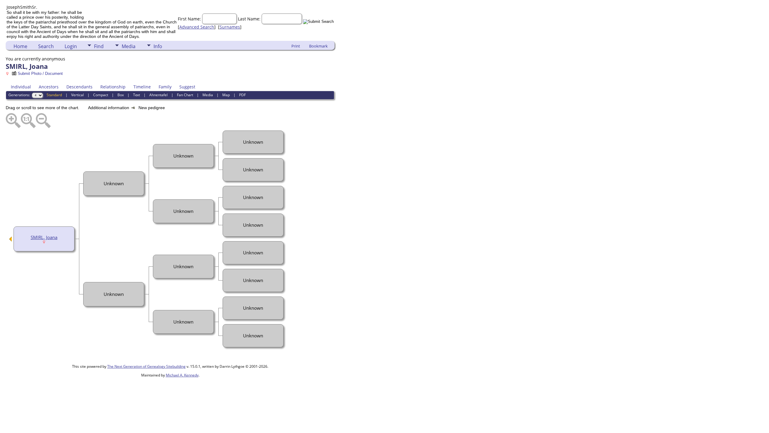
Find (99, 46)
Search (46, 46)
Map (226, 94)
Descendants (79, 87)
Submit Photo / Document (40, 73)
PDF (242, 94)
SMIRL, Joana (44, 237)
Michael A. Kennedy (182, 375)
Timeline (142, 87)
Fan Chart (185, 94)
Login (71, 46)
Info (157, 46)
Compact (100, 94)
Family (165, 87)
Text (136, 94)
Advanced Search (196, 27)
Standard (54, 94)
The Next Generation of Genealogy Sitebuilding (146, 366)
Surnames (230, 27)
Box (120, 94)
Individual (21, 87)
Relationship (113, 87)
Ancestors (49, 87)
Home (20, 46)
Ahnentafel (158, 94)
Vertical (77, 94)
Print (295, 46)
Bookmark (318, 46)
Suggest (187, 87)
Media (128, 46)
